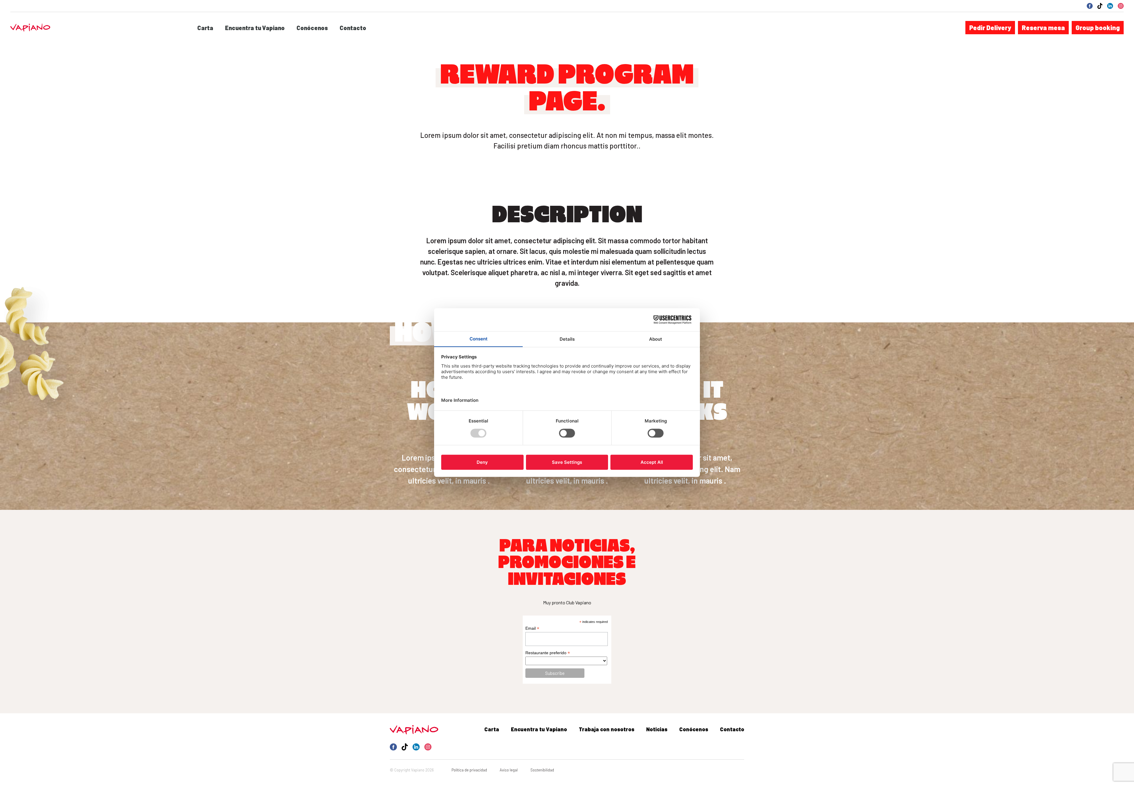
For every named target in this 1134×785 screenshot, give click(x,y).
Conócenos (312, 27)
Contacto (353, 27)
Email (532, 628)
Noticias (656, 729)
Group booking (1098, 27)
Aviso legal (509, 770)
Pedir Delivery (990, 27)
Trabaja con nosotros (606, 729)
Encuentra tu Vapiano (255, 27)
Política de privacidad (469, 770)
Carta (205, 27)
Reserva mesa (1043, 27)
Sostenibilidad (542, 770)
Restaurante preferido (547, 653)
